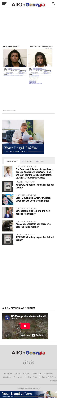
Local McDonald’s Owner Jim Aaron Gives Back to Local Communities (32, 199)
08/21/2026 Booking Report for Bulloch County (34, 186)
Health (28, 377)
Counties (8, 373)
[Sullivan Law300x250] (23, 153)
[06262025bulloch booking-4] (28, 110)
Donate (53, 380)
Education (48, 373)
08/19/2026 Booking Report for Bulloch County (34, 238)
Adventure (36, 373)
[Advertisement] (28, 275)
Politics (26, 373)
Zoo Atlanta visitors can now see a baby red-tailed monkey (33, 225)
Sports (36, 377)
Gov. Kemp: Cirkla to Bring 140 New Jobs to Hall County (32, 212)
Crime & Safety (49, 377)
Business (18, 377)
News (17, 373)
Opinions (7, 377)
